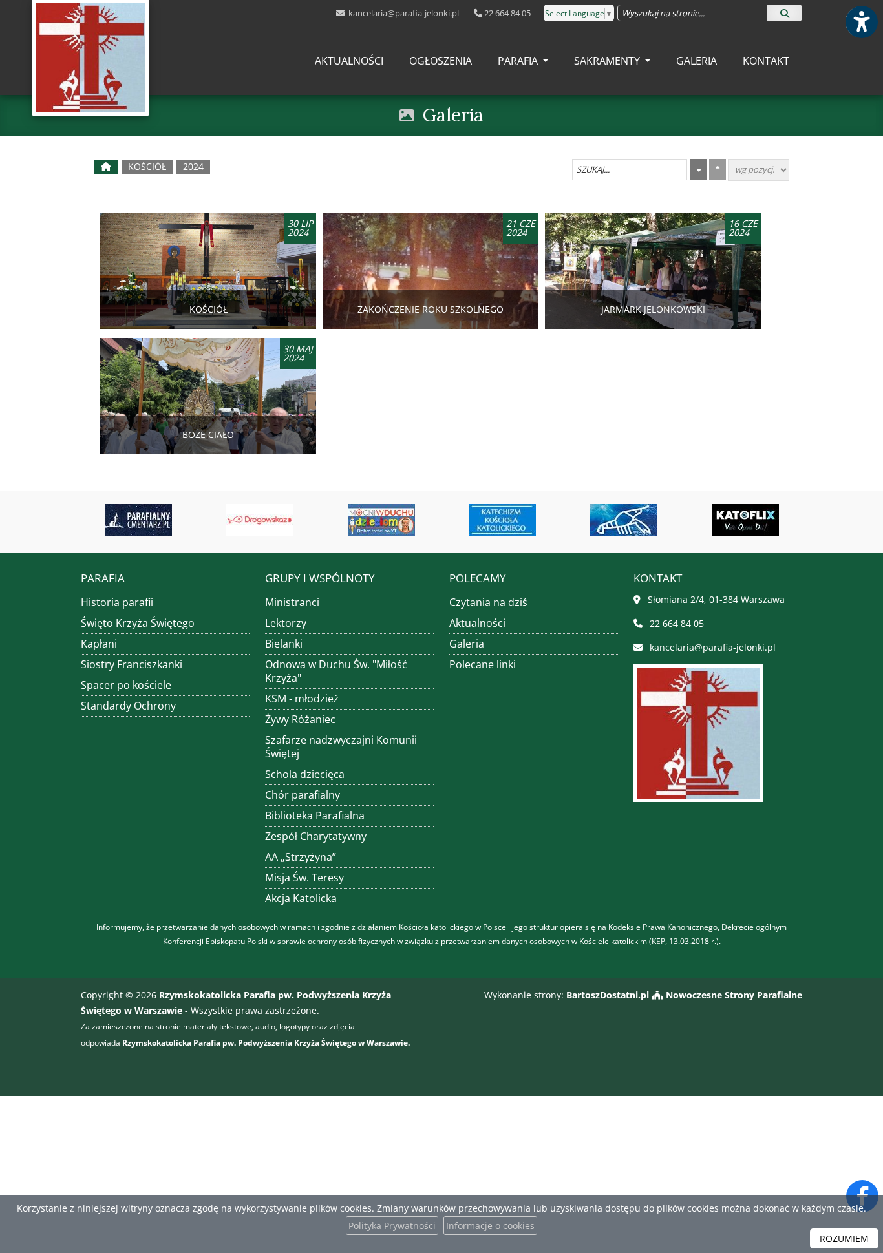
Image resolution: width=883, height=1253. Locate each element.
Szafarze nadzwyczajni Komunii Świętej (341, 747)
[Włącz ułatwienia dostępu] (861, 21)
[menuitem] (349, 61)
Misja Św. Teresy (304, 877)
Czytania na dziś (488, 602)
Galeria (696, 61)
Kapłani (99, 644)
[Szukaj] (784, 13)
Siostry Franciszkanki (131, 664)
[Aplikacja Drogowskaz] (219, 520)
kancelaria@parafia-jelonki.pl (402, 13)
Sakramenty (608, 61)
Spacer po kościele (126, 685)
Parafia (519, 61)
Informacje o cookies (490, 1225)
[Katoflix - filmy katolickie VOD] (704, 520)
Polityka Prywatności (392, 1225)
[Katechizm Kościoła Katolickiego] (462, 520)
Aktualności (349, 61)
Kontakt (766, 61)
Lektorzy (285, 623)
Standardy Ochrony (128, 706)
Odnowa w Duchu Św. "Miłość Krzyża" (336, 671)
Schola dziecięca (305, 774)
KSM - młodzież (302, 698)
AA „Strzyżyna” (300, 857)
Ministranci (292, 602)
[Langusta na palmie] (583, 520)
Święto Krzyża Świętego (138, 623)
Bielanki (284, 644)
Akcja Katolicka (301, 898)
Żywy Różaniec (300, 719)
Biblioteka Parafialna (315, 815)
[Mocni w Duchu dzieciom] (340, 520)
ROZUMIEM (844, 1238)
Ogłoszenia (440, 61)
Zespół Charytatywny (316, 836)
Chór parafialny (302, 795)
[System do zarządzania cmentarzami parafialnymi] (98, 520)
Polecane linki (482, 664)
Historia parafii (117, 602)
